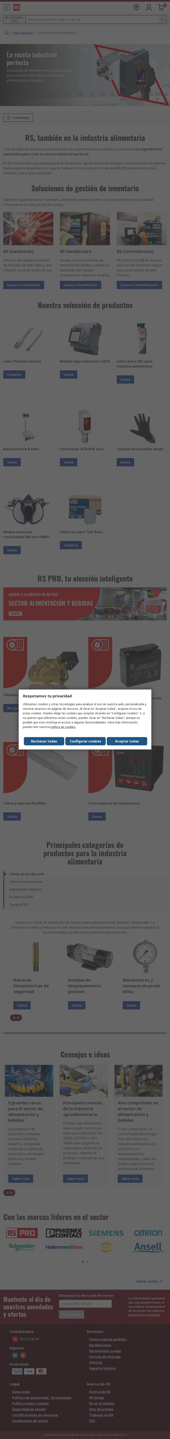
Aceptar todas (127, 741)
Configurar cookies (85, 741)
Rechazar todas (44, 741)
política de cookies (62, 727)
